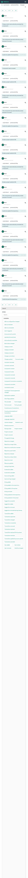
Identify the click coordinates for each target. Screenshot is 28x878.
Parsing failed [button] (7, 428)
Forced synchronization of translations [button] (10, 412)
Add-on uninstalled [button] (9, 328)
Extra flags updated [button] (9, 398)
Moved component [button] (9, 425)
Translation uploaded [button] (9, 542)
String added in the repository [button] (11, 485)
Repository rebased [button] (9, 454)
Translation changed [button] (9, 520)
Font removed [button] (7, 405)
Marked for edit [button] (19, 422)
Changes (22, 5)
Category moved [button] (8, 346)
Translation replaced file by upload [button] (13, 532)
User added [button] (7, 545)
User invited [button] (17, 545)
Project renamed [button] (8, 435)
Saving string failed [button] (9, 466)
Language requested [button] (9, 419)
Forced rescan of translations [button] (11, 408)
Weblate (6, 2)
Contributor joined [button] (9, 387)
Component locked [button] (9, 372)
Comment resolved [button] (9, 365)
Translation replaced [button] (9, 529)
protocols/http (14, 5)
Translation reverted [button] (9, 535)
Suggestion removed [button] (9, 507)
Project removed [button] (8, 432)
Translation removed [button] (9, 526)
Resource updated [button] (8, 463)
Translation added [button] (8, 513)
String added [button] (7, 482)
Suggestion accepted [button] (9, 501)
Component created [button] (9, 368)
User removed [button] (7, 548)
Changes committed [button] (9, 356)
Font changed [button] (18, 402)
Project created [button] (18, 428)
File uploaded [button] (7, 402)
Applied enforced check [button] (10, 337)
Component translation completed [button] (13, 381)
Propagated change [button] (9, 438)
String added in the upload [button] (10, 488)
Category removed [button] (8, 350)
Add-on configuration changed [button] (11, 321)
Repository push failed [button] (10, 450)
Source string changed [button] (9, 479)
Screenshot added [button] (8, 469)
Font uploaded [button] (18, 405)
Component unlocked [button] (9, 384)
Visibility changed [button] (19, 548)
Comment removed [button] (9, 362)
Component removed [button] (9, 375)
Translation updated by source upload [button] (13, 538)
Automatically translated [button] (10, 340)
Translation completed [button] (10, 523)
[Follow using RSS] (25, 7)
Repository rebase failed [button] (10, 457)
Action (4, 312)
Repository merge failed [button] (10, 444)
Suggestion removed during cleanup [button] (13, 510)
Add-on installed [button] (8, 324)
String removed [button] (8, 491)
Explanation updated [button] (9, 395)
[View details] (25, 16)
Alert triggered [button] (8, 331)
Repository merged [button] (9, 441)
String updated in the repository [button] (12, 494)
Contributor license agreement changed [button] (12, 391)
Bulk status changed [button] (9, 343)
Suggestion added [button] (8, 504)
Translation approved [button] (9, 516)
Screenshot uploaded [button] (9, 472)
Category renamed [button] (9, 353)
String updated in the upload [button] (11, 498)
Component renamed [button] (9, 378)
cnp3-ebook (6, 5)
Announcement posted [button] (10, 334)
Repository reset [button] (8, 460)
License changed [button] (8, 422)
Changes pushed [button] (8, 359)
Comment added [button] (19, 359)
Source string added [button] (9, 476)
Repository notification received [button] (12, 447)
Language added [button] (8, 416)
